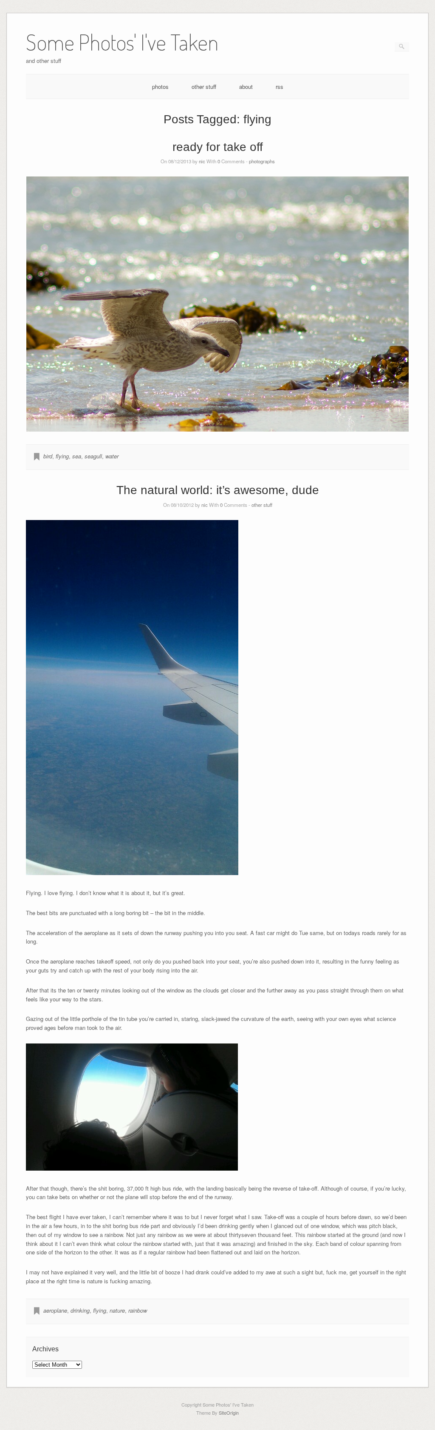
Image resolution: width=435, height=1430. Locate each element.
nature (117, 1310)
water (112, 456)
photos (160, 86)
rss (279, 86)
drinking (80, 1310)
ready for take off (217, 147)
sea (76, 456)
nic (202, 161)
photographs (262, 161)
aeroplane (55, 1310)
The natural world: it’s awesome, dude (217, 490)
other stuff (204, 86)
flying (62, 456)
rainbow (137, 1310)
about (246, 86)
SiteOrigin (229, 1412)
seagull (93, 456)
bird (47, 456)
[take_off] (218, 304)
